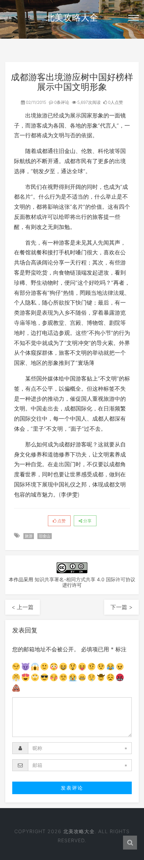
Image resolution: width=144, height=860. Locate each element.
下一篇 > (121, 607)
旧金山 (44, 535)
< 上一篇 (23, 607)
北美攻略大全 (72, 17)
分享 (87, 520)
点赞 (61, 520)
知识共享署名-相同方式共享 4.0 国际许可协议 (85, 579)
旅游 (29, 535)
